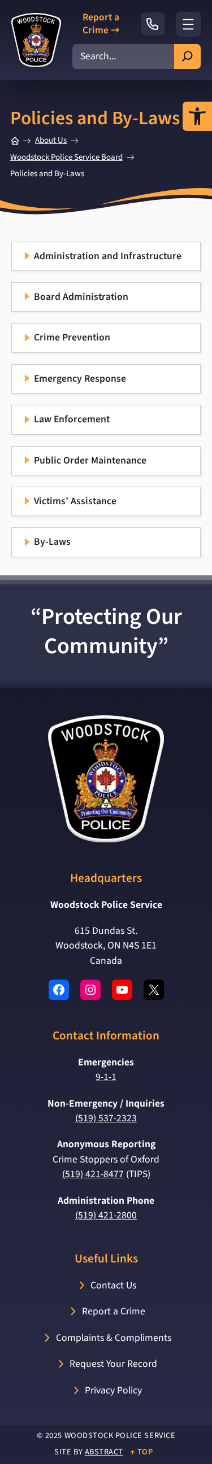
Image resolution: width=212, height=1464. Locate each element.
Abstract (104, 1452)
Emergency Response (80, 379)
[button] (197, 116)
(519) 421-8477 (93, 1174)
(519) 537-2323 (106, 1118)
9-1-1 (106, 1077)
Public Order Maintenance (90, 460)
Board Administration (81, 297)
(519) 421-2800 (106, 1215)
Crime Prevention (72, 337)
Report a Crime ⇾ (101, 24)
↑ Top (141, 1452)
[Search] (187, 56)
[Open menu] (188, 24)
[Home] (15, 140)
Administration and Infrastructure (107, 256)
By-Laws (52, 542)
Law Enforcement (72, 419)
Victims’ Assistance (75, 501)
